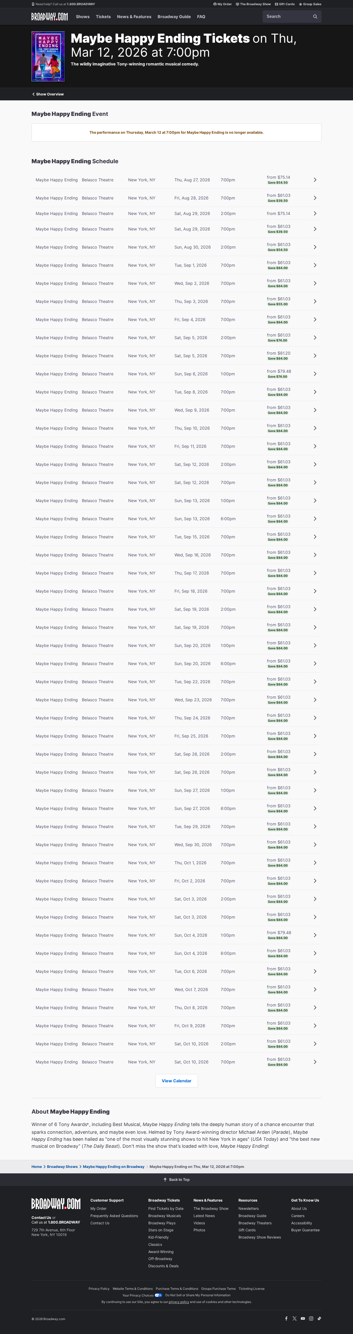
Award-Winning (161, 1251)
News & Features (134, 16)
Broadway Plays (161, 1223)
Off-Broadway (160, 1258)
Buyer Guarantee (305, 1230)
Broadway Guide (174, 16)
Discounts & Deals (163, 1266)
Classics (155, 1244)
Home (37, 1166)
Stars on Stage (160, 1230)
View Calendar (176, 1080)
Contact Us (41, 1217)
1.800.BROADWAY (65, 4)
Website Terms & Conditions (133, 1289)
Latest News (204, 1215)
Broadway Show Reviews (260, 1237)
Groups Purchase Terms (218, 1289)
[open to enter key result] (315, 16)
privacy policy (179, 1302)
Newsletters (249, 1208)
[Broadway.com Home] (50, 16)
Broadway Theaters (255, 1223)
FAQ (201, 16)
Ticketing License (252, 1289)
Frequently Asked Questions (114, 1215)
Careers (297, 1215)
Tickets (103, 16)
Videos (199, 1223)
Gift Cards (287, 4)
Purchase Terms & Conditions (177, 1289)
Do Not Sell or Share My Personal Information (198, 1295)
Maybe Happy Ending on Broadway (113, 1166)
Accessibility (301, 1223)
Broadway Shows (62, 1166)
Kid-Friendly (158, 1237)
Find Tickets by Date (165, 1208)
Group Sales (312, 4)
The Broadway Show (255, 4)
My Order (225, 4)
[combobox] (292, 16)
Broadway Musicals (164, 1215)
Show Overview (50, 94)
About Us (299, 1208)
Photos (199, 1230)
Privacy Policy (99, 1289)
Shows (83, 16)
